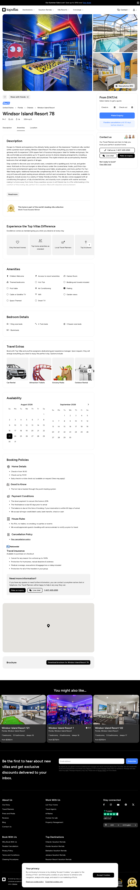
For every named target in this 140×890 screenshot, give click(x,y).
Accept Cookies (103, 875)
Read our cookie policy (35, 882)
